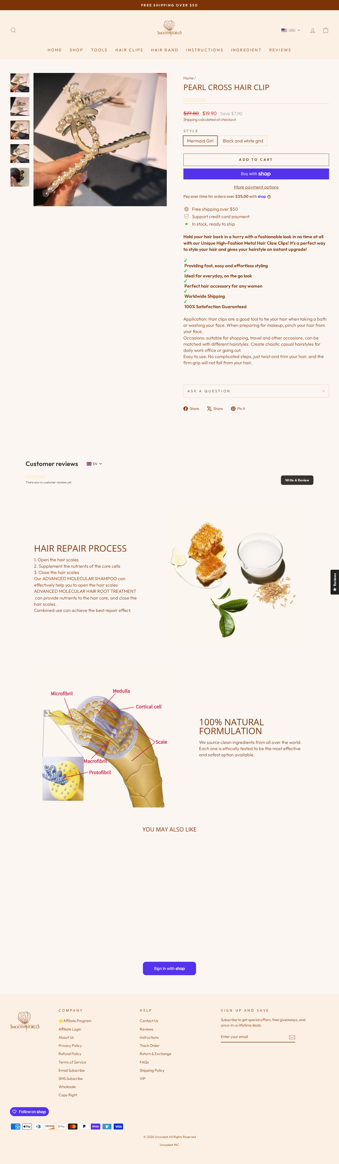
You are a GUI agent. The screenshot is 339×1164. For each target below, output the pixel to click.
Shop (77, 49)
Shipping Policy (152, 1070)
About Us (66, 1037)
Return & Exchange (155, 1053)
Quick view (48, 914)
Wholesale (67, 1086)
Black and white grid (243, 141)
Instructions (204, 49)
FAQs (144, 1062)
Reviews (280, 49)
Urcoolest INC (169, 1145)
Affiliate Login (70, 1029)
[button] (290, 30)
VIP (142, 1078)
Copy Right (68, 1095)
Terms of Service (72, 1062)
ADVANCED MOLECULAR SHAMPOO (79, 578)
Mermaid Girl (200, 141)
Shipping (190, 119)
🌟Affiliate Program (75, 1020)
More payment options (256, 187)
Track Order (150, 1045)
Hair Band (165, 49)
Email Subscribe (72, 1070)
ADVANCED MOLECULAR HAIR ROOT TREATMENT (85, 591)
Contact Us (149, 1020)
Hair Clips (129, 49)
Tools (99, 49)
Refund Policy (70, 1053)
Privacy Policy (70, 1045)
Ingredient (246, 49)
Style (191, 131)
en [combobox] (95, 464)
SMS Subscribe (71, 1078)
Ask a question (209, 391)
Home (55, 49)
